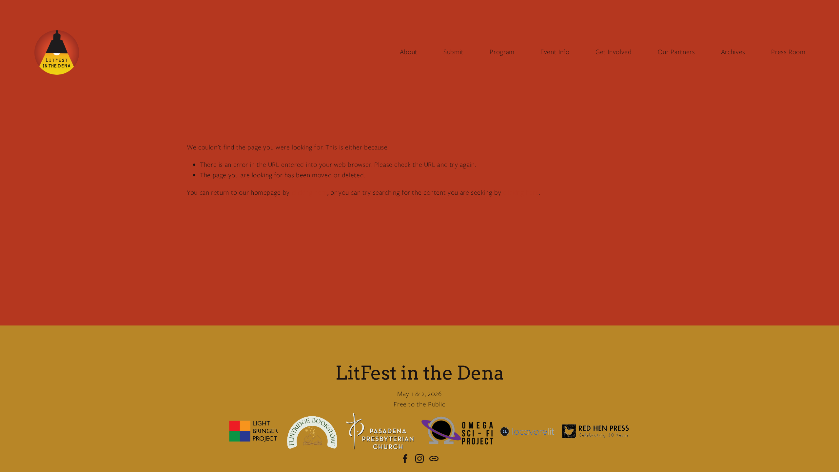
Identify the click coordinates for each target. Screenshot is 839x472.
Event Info (554, 51)
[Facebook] (405, 458)
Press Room (788, 51)
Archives (733, 51)
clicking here (309, 192)
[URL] (434, 458)
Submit (453, 51)
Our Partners (676, 51)
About (409, 51)
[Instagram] (419, 458)
